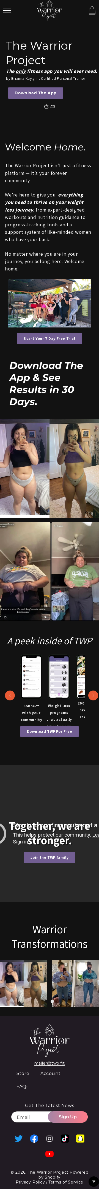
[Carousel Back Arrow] (10, 695)
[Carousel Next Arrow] (93, 695)
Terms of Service (65, 1182)
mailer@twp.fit (49, 1063)
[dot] (46, 1001)
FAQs (22, 1086)
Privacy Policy (31, 1182)
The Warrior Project (48, 1172)
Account (50, 1073)
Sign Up (68, 1116)
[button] (7, 10)
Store (22, 1073)
